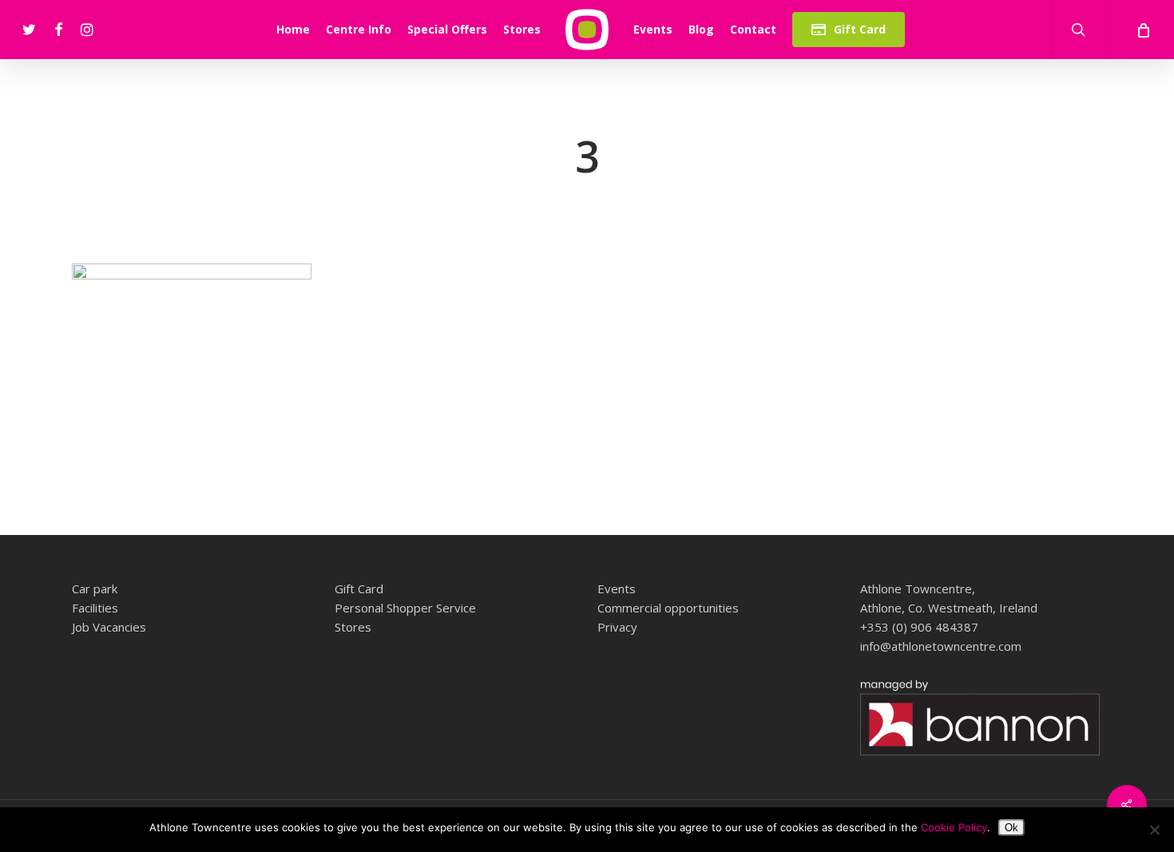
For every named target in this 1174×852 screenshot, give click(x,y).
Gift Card (359, 588)
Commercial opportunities (668, 608)
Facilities (95, 608)
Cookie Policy (954, 827)
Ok (1011, 828)
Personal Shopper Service (405, 608)
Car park (94, 588)
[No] (1154, 830)
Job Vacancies (109, 627)
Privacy (617, 627)
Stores (353, 627)
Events (616, 588)
